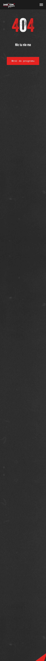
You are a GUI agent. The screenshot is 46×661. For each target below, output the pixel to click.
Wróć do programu (23, 61)
